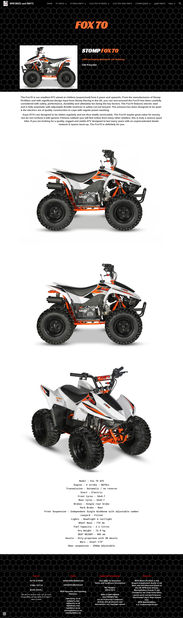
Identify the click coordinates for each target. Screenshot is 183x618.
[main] (91, 24)
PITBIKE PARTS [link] (77, 3)
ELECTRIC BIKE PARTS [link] (122, 3)
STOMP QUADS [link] (141, 3)
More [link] (171, 3)
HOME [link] (49, 3)
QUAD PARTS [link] (159, 3)
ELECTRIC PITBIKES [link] (98, 3)
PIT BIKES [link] (60, 3)
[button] (180, 3)
